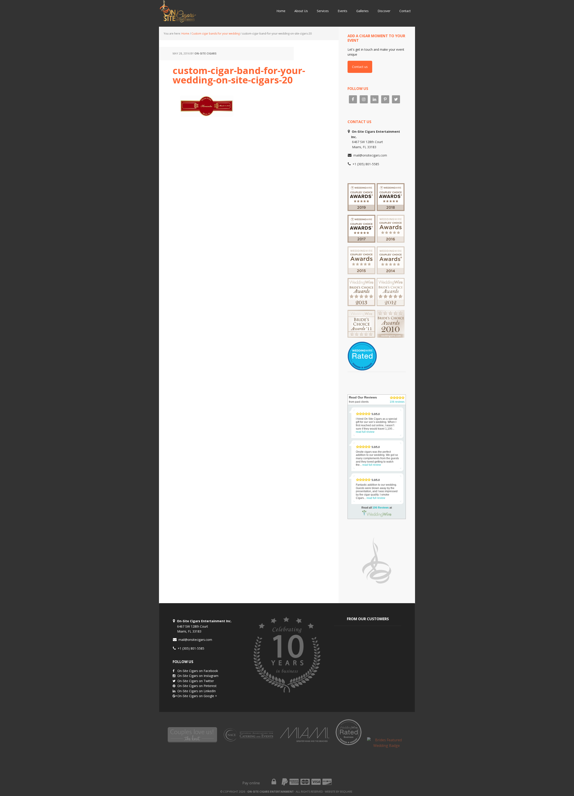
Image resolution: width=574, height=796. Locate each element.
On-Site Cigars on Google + (197, 696)
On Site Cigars (201, 13)
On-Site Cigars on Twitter (195, 681)
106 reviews (397, 401)
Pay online (251, 783)
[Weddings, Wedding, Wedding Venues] (362, 347)
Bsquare (346, 792)
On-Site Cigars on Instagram (197, 676)
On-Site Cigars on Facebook (197, 671)
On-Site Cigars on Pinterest (197, 686)
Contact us (360, 67)
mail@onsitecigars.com (370, 155)
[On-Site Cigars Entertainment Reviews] (390, 240)
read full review (365, 431)
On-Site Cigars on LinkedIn (196, 691)
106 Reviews (380, 507)
